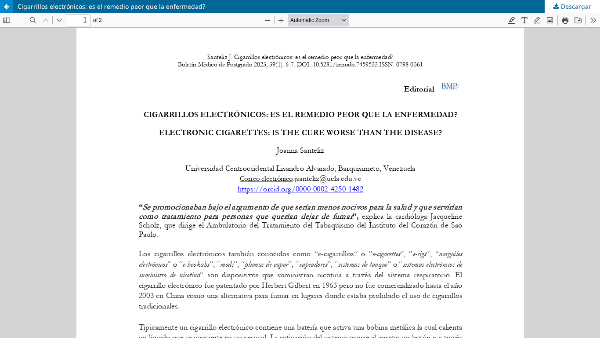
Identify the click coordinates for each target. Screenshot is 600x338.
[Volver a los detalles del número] (6, 6)
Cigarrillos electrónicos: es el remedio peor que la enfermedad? (111, 6)
